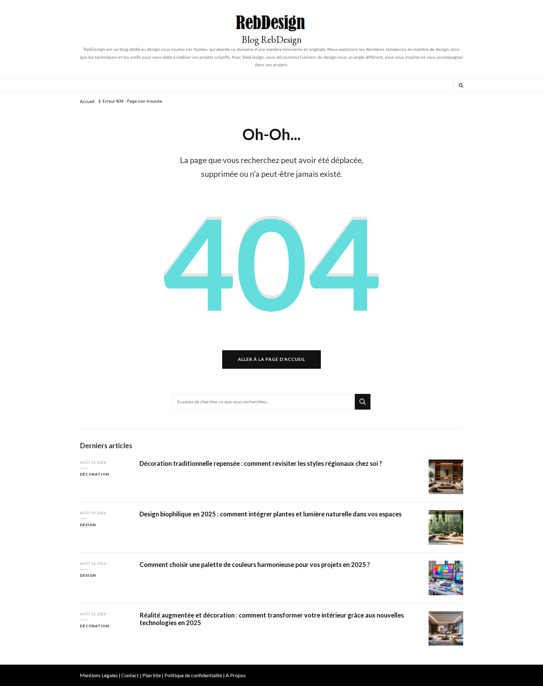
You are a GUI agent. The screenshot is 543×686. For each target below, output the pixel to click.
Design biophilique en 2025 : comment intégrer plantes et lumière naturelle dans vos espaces (271, 514)
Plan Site (151, 675)
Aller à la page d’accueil (271, 359)
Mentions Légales (99, 675)
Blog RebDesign (272, 39)
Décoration (94, 474)
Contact (130, 675)
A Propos (236, 675)
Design (88, 524)
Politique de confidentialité (193, 675)
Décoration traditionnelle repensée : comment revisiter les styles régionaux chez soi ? (261, 463)
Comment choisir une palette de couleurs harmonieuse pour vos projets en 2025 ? (255, 564)
